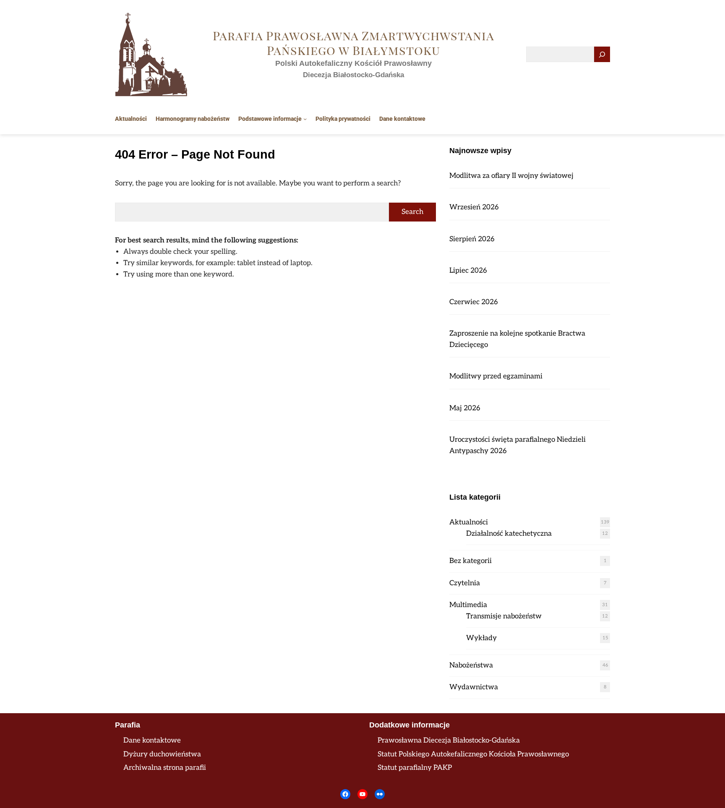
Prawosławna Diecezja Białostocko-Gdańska (449, 740)
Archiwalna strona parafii (164, 768)
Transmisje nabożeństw (504, 616)
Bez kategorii (470, 561)
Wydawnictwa (473, 687)
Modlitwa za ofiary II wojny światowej (511, 176)
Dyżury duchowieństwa (162, 754)
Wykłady (481, 638)
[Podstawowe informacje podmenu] (305, 118)
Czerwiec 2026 (473, 302)
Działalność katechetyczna (509, 533)
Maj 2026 (464, 408)
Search (412, 212)
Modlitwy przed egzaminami (495, 376)
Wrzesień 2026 (474, 207)
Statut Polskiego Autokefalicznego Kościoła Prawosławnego (473, 754)
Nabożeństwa (471, 665)
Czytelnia (464, 583)
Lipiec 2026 (468, 270)
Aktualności (468, 522)
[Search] (602, 54)
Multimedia (468, 605)
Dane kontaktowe (152, 740)
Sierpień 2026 (472, 239)
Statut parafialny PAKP (415, 768)
